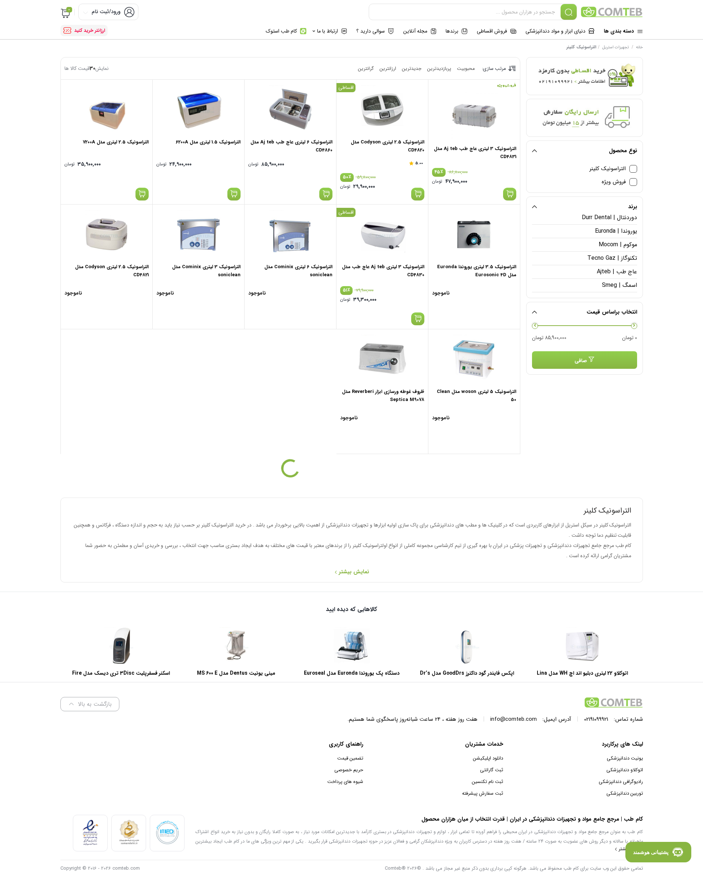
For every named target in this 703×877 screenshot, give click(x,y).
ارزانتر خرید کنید (89, 30)
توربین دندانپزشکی (624, 793)
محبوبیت (466, 68)
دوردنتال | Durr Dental (609, 217)
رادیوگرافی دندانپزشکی (621, 782)
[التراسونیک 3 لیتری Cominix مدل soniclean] (198, 234)
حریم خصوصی (348, 770)
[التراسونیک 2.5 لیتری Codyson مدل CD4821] (106, 234)
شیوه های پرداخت (345, 782)
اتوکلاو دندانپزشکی (624, 770)
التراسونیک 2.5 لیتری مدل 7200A (116, 142)
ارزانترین (388, 68)
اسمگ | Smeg (619, 285)
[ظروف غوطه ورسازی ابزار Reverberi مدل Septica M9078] (382, 358)
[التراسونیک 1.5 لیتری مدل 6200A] (198, 109)
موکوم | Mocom (618, 244)
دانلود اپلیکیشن (488, 758)
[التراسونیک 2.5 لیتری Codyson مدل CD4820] (382, 109)
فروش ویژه (614, 182)
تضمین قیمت (350, 758)
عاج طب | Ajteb (617, 271)
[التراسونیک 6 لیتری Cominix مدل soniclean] (290, 234)
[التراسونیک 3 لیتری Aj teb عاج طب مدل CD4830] (382, 234)
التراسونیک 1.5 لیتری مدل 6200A (208, 142)
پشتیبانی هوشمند (651, 852)
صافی (580, 361)
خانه (639, 47)
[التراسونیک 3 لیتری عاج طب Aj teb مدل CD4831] (474, 115)
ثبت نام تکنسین (487, 782)
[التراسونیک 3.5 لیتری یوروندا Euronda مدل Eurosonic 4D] (474, 234)
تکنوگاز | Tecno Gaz (612, 258)
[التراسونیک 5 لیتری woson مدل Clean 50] (474, 358)
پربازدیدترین (439, 68)
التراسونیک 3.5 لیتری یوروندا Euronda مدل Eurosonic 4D (476, 271)
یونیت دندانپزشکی (625, 758)
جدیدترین (411, 68)
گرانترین (366, 68)
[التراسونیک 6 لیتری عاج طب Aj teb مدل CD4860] (290, 109)
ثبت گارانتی (491, 770)
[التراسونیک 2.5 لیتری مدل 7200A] (106, 109)
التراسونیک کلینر (607, 169)
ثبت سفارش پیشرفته (482, 793)
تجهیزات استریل (615, 47)
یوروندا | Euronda (616, 231)
